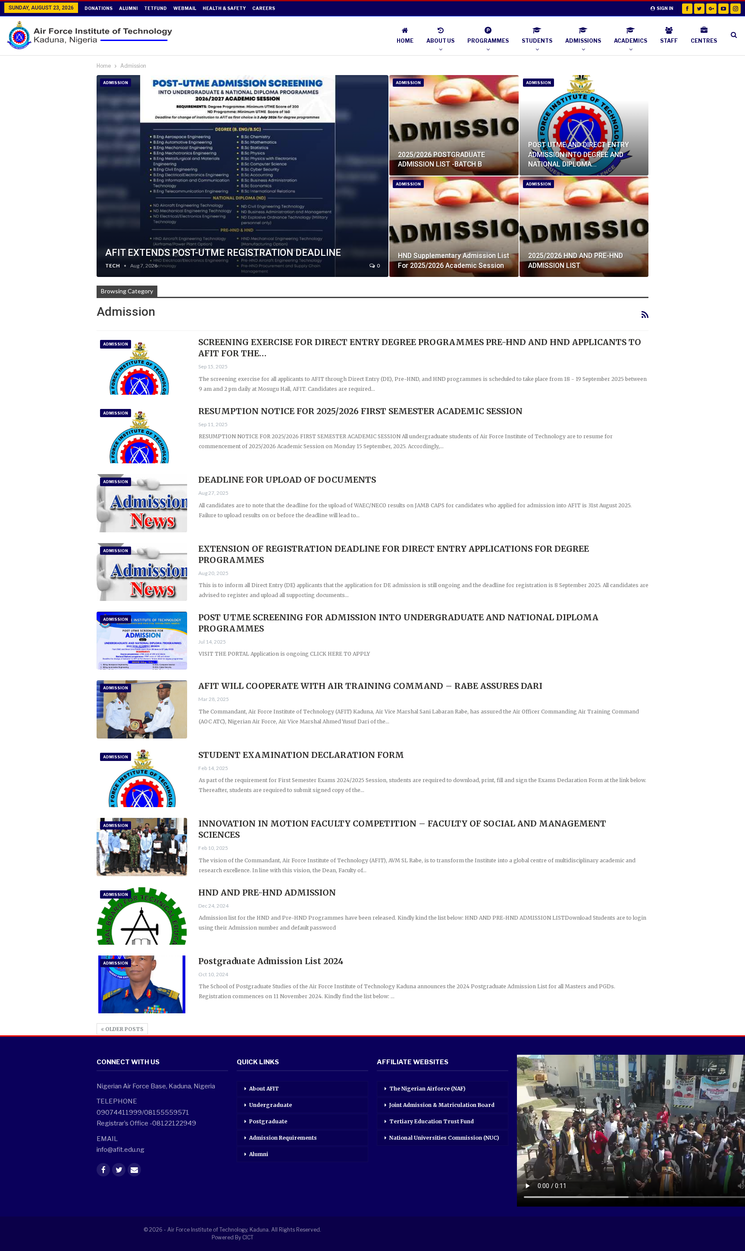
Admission (115, 82)
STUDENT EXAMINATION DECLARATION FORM (301, 755)
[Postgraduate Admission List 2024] (142, 984)
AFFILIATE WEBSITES (412, 1062)
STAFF (669, 41)
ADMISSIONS (583, 41)
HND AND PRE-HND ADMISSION (267, 892)
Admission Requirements (283, 1138)
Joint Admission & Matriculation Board (442, 1105)
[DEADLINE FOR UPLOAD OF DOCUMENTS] (142, 503)
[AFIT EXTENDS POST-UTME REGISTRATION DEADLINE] (242, 176)
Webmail (184, 8)
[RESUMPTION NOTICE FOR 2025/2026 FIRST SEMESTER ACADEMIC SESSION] (142, 434)
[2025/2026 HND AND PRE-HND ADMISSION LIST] (584, 226)
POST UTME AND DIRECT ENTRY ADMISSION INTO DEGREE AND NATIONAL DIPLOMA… (578, 154)
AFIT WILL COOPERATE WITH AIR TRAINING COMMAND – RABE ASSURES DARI (370, 686)
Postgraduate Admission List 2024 (270, 961)
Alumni (128, 8)
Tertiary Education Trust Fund (431, 1121)
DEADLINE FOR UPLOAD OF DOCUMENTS (287, 480)
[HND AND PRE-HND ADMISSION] (142, 916)
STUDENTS (537, 41)
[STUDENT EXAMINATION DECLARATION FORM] (142, 778)
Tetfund (155, 8)
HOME (405, 41)
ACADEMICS (630, 41)
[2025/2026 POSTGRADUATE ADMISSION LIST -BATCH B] (453, 125)
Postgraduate (268, 1121)
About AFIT (264, 1088)
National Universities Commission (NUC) (444, 1138)
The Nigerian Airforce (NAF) (427, 1088)
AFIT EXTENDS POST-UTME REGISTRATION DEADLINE (223, 252)
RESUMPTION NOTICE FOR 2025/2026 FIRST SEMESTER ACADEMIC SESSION (360, 411)
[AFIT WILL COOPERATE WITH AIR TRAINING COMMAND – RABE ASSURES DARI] (142, 709)
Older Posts (124, 1029)
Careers (263, 8)
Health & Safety (224, 8)
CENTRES (704, 41)
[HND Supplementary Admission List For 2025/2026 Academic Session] (453, 226)
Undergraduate (270, 1105)
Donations (99, 8)
